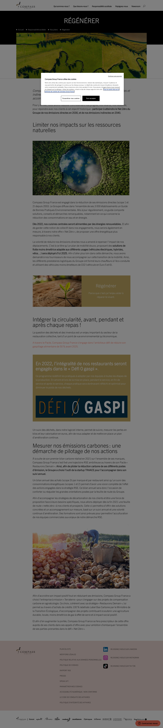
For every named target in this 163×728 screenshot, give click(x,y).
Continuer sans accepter (115, 76)
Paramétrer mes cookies (71, 98)
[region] (82, 89)
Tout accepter (91, 98)
